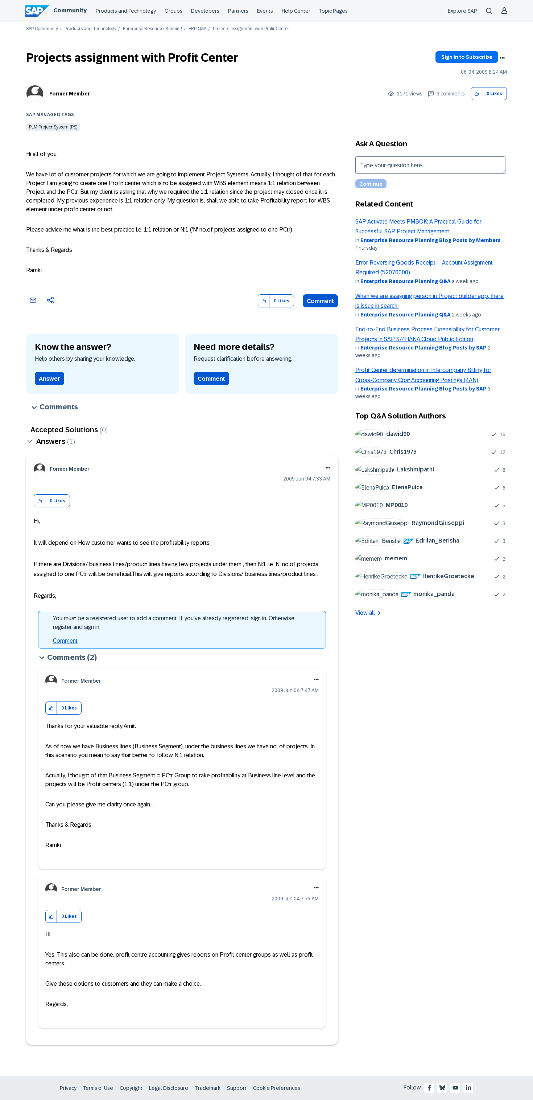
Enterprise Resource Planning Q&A (405, 281)
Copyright (131, 1088)
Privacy (68, 1088)
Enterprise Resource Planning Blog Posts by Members (430, 240)
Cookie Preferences (276, 1088)
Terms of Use (98, 1088)
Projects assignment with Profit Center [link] (251, 28)
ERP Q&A (197, 28)
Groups (173, 11)
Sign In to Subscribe (466, 57)
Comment (320, 301)
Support (237, 1088)
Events (265, 11)
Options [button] (502, 58)
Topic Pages (333, 11)
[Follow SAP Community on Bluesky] (442, 1088)
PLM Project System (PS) (53, 127)
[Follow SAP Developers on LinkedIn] (468, 1088)
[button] (476, 93)
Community (70, 10)
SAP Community (42, 28)
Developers (205, 11)
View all (365, 613)
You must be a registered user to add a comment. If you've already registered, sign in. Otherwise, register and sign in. (174, 622)
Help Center (296, 11)
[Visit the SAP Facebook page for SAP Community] (429, 1088)
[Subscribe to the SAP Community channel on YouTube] (455, 1088)
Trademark (207, 1088)
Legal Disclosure (168, 1088)
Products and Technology (126, 11)
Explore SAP (462, 11)
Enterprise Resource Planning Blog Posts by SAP (423, 348)
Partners (238, 11)
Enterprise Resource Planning (152, 28)
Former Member (69, 94)
